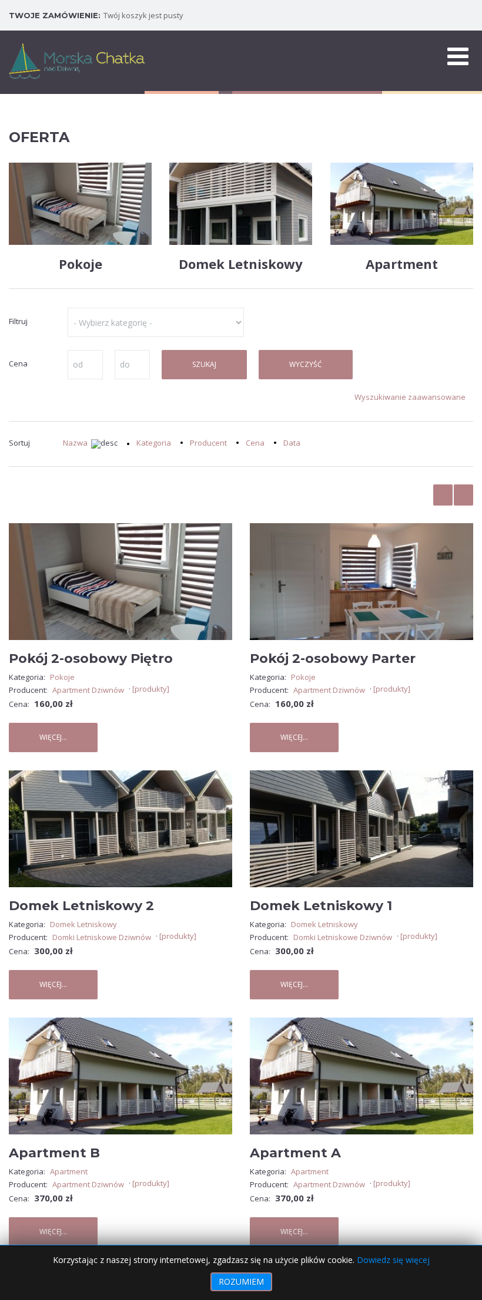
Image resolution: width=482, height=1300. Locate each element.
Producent (208, 442)
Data (291, 442)
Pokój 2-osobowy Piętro (91, 658)
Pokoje (80, 263)
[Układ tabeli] (443, 495)
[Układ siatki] (463, 495)
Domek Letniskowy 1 (321, 906)
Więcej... (53, 737)
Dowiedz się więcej (393, 1259)
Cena (255, 442)
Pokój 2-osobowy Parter (333, 658)
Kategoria (153, 442)
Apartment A (295, 1153)
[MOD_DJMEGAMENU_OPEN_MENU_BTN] (458, 55)
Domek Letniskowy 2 (81, 906)
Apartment (402, 263)
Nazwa (75, 442)
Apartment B (54, 1153)
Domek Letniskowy (241, 263)
